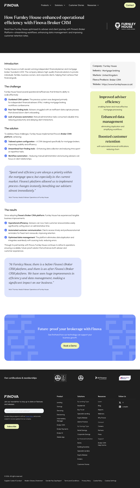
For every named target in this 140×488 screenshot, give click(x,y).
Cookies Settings (110, 481)
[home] (11, 5)
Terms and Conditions (71, 481)
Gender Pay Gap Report (54, 481)
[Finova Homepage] (11, 396)
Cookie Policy (97, 481)
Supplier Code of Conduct (13, 481)
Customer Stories (76, 5)
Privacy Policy (86, 481)
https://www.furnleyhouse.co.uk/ (117, 84)
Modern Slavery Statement (33, 481)
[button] (46, 5)
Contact (130, 5)
